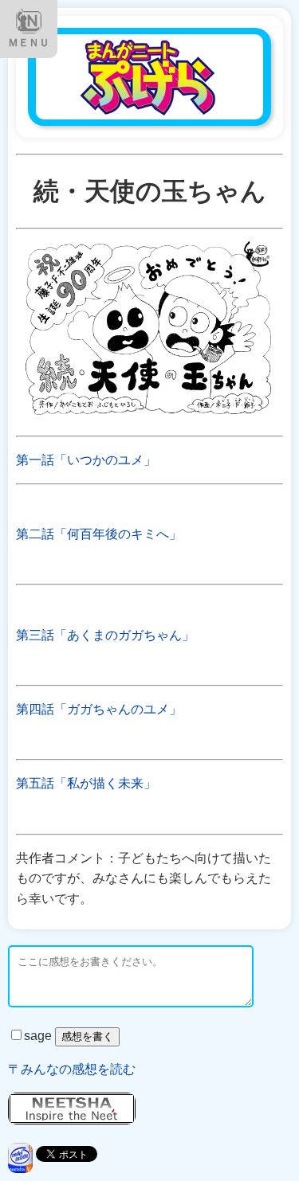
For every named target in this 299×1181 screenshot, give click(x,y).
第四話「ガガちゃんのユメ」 (99, 709)
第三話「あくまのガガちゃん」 (105, 635)
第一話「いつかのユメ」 (86, 460)
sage (39, 1035)
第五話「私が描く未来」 (86, 783)
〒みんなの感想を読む (72, 1069)
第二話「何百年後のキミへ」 (99, 534)
